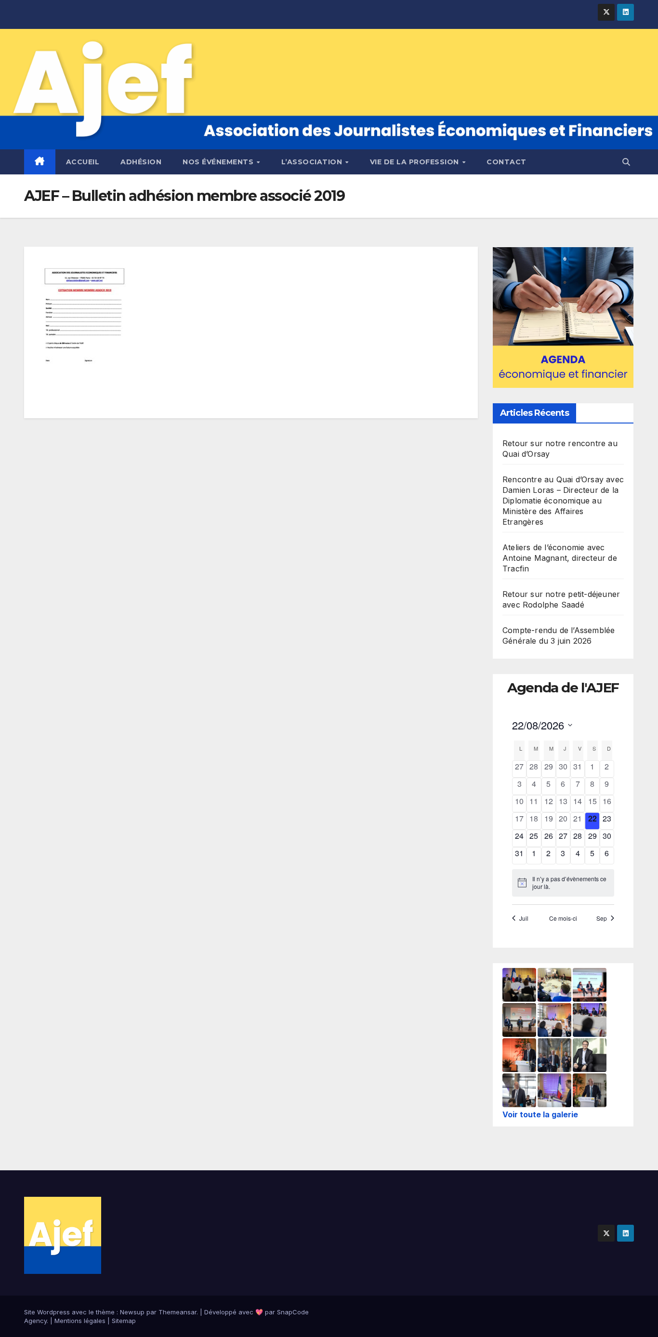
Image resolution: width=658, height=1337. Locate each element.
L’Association (312, 162)
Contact (506, 162)
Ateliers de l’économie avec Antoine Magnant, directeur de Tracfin (559, 558)
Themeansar (177, 1312)
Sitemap (124, 1320)
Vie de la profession (415, 162)
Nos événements (219, 162)
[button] (626, 162)
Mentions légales (79, 1320)
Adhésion (140, 162)
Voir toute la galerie (540, 1114)
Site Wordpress (47, 1312)
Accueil (83, 162)
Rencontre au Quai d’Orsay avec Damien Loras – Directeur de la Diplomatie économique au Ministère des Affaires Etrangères (563, 501)
